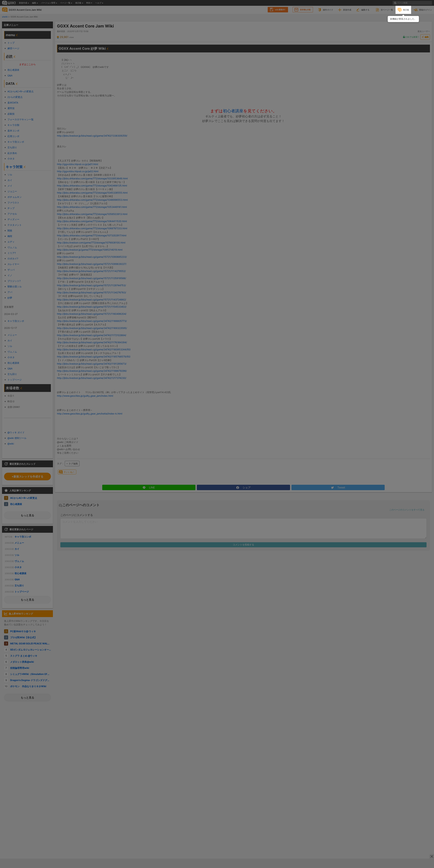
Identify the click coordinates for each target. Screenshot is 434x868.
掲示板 (406, 9)
